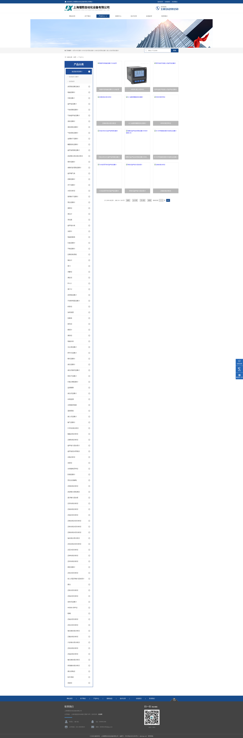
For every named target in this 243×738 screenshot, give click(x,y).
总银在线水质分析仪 (74, 521)
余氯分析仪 (71, 457)
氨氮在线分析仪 (73, 434)
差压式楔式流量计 (74, 370)
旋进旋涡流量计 (77, 71)
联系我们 (175, 1)
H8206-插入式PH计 (137, 89)
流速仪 (70, 683)
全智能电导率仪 (73, 468)
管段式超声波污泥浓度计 (137, 191)
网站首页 (72, 16)
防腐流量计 (71, 474)
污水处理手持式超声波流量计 (109, 191)
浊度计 (70, 231)
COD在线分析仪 (73, 428)
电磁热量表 (71, 237)
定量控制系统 (72, 254)
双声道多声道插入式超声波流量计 (165, 89)
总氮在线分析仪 (73, 636)
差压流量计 (71, 364)
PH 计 (70, 283)
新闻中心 (118, 16)
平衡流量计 (71, 248)
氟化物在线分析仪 (74, 660)
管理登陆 (150, 736)
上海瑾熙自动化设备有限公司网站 (82, 1)
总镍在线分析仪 (73, 509)
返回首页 (160, 1)
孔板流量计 (71, 243)
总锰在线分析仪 (73, 654)
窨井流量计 (71, 162)
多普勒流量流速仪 (74, 86)
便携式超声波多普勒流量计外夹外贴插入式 (137, 157)
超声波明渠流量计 (74, 150)
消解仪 (70, 272)
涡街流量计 (71, 121)
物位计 (70, 260)
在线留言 (167, 1)
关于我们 (88, 16)
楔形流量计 (71, 567)
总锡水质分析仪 (73, 515)
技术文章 (134, 16)
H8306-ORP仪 (72, 607)
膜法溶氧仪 (71, 671)
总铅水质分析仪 (73, 573)
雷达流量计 (71, 202)
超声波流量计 (72, 104)
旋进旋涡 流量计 (74, 76)
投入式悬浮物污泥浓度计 (76, 578)
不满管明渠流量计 (74, 301)
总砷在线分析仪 (73, 555)
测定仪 (70, 277)
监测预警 (71, 387)
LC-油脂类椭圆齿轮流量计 (137, 123)
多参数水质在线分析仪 (75, 156)
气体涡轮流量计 (73, 133)
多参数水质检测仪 (74, 492)
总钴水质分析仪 (73, 625)
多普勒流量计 (72, 295)
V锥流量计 (71, 98)
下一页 (143, 200)
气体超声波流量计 (74, 115)
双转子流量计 (72, 376)
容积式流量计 (72, 602)
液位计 (70, 214)
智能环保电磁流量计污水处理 (109, 89)
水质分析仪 (71, 191)
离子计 (70, 289)
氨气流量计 (71, 422)
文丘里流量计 (72, 347)
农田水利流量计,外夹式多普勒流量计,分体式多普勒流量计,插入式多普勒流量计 (96, 50)
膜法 (69, 584)
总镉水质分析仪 (73, 596)
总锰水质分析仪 (73, 619)
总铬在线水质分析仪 (74, 532)
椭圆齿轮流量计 (73, 144)
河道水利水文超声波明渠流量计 (109, 157)
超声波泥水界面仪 (74, 451)
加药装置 (71, 312)
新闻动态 (109, 698)
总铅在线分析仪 (73, 648)
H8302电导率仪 (165, 123)
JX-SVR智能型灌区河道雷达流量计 (166, 157)
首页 (74, 57)
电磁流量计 (71, 92)
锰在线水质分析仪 (74, 538)
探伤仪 (70, 324)
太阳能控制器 (72, 405)
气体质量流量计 (73, 109)
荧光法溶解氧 (72, 480)
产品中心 (102, 16)
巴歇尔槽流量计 (73, 382)
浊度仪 (70, 463)
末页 (149, 200)
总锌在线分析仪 (73, 561)
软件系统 (71, 677)
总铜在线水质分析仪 (109, 123)
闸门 (69, 266)
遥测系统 (71, 411)
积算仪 (70, 306)
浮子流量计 (71, 185)
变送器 (70, 219)
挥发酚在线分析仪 (74, 665)
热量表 (70, 318)
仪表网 (100, 714)
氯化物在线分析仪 (74, 631)
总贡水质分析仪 (73, 550)
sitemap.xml (143, 736)
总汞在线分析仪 (73, 503)
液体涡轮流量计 (73, 127)
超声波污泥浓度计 (74, 445)
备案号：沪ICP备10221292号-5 (129, 736)
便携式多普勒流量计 (74, 167)
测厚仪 (70, 208)
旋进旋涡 (71, 81)
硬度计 (70, 330)
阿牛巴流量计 (72, 353)
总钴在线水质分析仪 (74, 544)
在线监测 (71, 399)
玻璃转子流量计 (73, 196)
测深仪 (70, 335)
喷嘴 (69, 613)
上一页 (135, 200)
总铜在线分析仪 (73, 486)
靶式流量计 (71, 358)
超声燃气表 (71, 173)
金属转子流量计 (73, 138)
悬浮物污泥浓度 (73, 497)
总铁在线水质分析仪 (74, 526)
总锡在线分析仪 (165, 191)
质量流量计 (71, 179)
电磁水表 (71, 341)
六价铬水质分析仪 (74, 642)
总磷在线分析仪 (73, 440)
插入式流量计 (72, 416)
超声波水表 (71, 225)
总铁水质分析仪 (73, 590)
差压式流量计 (72, 393)
